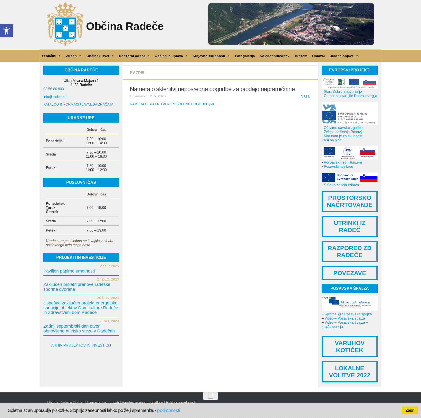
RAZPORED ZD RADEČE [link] (350, 251)
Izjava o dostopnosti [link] (103, 402)
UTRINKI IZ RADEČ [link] (349, 226)
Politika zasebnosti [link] (181, 402)
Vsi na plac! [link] (333, 140)
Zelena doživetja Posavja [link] (344, 132)
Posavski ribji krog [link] (338, 166)
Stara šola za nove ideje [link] (343, 91)
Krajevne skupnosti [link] (209, 56)
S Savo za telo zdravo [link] (341, 185)
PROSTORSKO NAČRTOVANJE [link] (350, 201)
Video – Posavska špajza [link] (345, 318)
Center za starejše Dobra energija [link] (350, 96)
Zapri (410, 410)
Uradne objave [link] (342, 56)
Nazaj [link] (305, 96)
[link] (6, 30)
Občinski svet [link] (97, 56)
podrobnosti (168, 410)
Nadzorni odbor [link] (132, 56)
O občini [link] (49, 56)
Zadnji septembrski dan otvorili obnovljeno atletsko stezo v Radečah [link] (79, 328)
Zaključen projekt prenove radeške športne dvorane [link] (76, 287)
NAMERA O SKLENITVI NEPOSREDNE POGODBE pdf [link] (172, 104)
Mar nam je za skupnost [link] (343, 136)
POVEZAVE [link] (349, 273)
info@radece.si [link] (55, 97)
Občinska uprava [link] (169, 56)
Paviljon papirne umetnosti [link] (69, 271)
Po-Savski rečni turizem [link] (343, 162)
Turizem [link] (300, 56)
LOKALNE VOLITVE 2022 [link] (349, 372)
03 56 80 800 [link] (53, 89)
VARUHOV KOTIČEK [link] (350, 346)
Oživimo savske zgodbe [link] (343, 128)
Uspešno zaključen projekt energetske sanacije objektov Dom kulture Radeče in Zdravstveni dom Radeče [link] (80, 308)
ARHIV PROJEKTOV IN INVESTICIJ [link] (81, 345)
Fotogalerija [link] (245, 56)
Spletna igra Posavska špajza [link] (348, 314)
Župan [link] (71, 56)
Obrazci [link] (318, 56)
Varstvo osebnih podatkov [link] (142, 402)
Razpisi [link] (137, 73)
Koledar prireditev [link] (274, 56)
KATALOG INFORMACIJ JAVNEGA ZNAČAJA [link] (78, 104)
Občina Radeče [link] (125, 26)
